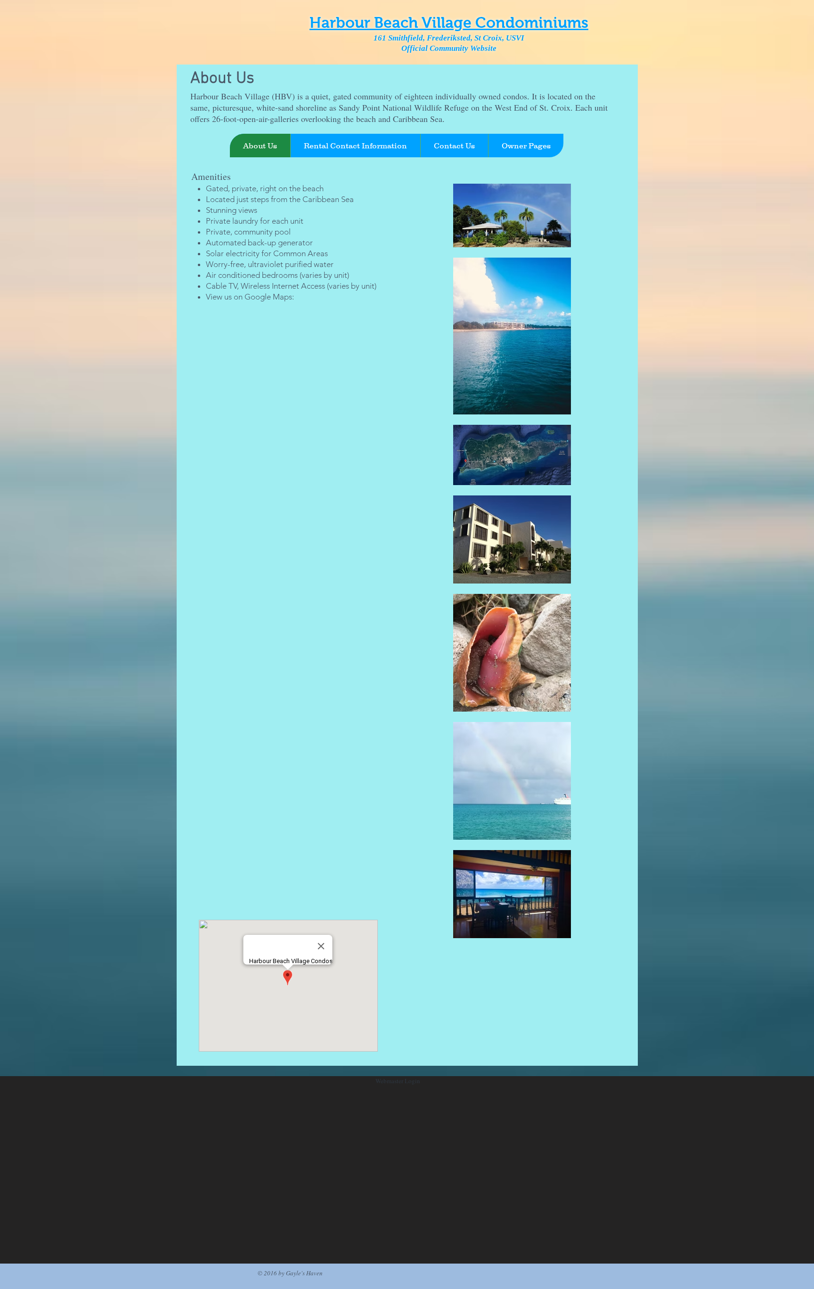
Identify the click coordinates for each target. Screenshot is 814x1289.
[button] (525, 145)
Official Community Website (449, 48)
